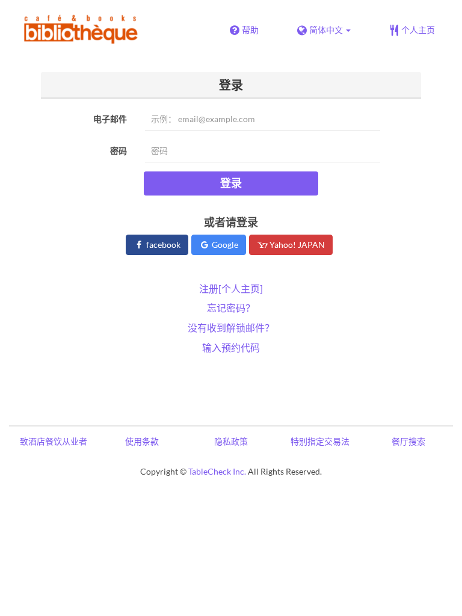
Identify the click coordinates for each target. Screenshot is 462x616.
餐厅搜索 (408, 441)
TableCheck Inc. (217, 471)
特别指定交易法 (320, 441)
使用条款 (142, 441)
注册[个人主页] (231, 288)
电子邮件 (110, 119)
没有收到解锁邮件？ (231, 327)
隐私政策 (231, 441)
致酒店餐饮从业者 (53, 441)
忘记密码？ (231, 307)
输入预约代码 (231, 347)
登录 (231, 182)
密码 (118, 151)
